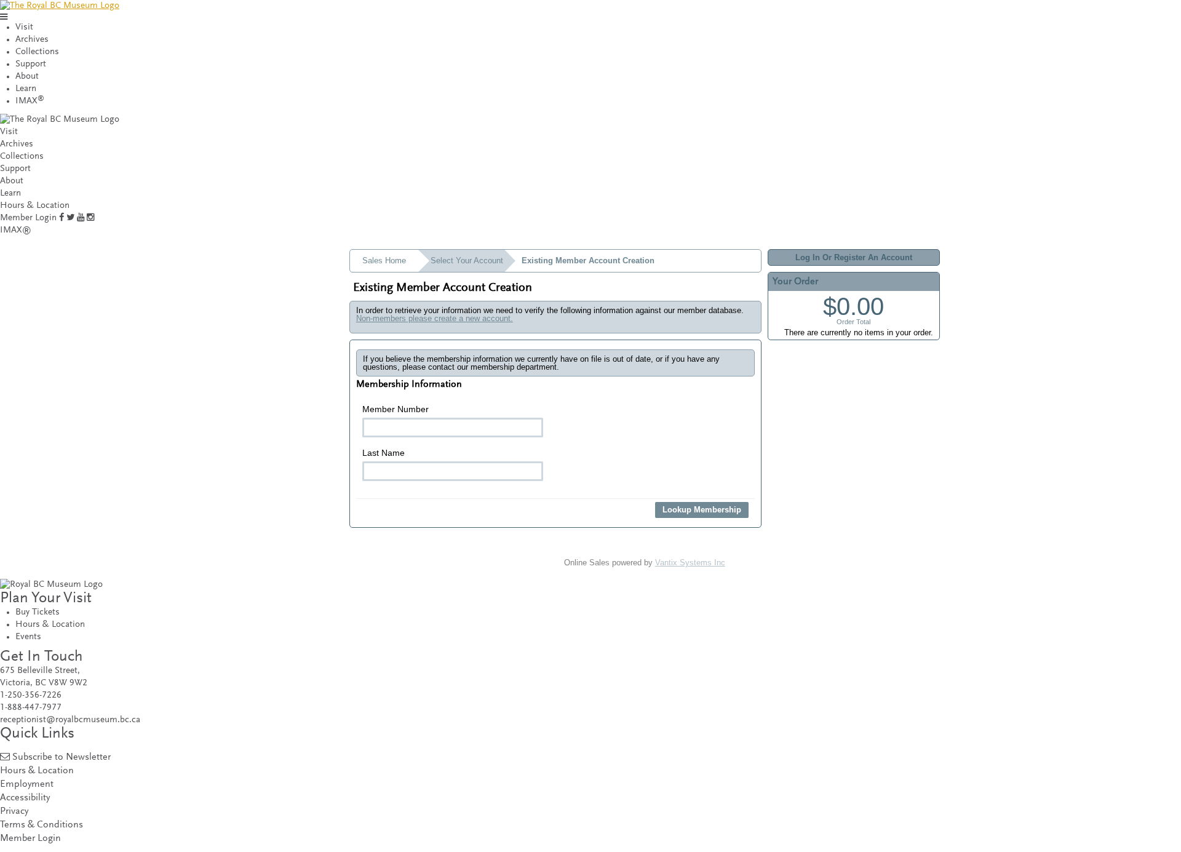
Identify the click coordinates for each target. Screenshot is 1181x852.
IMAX (29, 101)
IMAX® (15, 230)
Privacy (14, 811)
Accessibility (25, 798)
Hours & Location (35, 205)
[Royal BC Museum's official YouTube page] (80, 218)
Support (30, 64)
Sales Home (384, 260)
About (27, 76)
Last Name (383, 453)
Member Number (395, 409)
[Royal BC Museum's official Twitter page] (70, 218)
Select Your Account (467, 260)
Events (28, 637)
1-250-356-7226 (31, 695)
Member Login (28, 218)
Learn (25, 89)
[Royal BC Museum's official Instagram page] (90, 218)
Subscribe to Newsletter (61, 757)
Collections (37, 52)
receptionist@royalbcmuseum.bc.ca (70, 720)
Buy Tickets (37, 612)
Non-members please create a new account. (434, 318)
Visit (24, 27)
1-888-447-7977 (31, 707)
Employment (27, 784)
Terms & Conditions (41, 825)
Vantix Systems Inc (690, 562)
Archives (32, 39)
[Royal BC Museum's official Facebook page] (61, 218)
